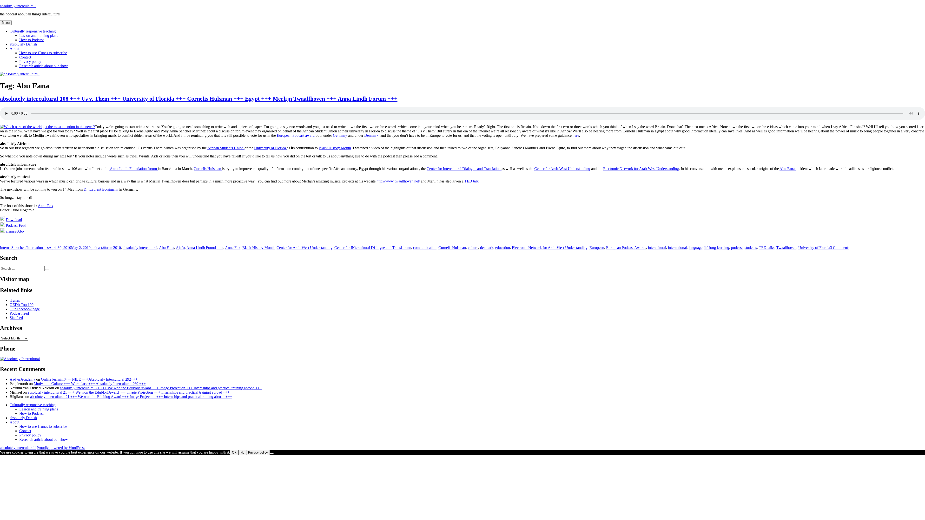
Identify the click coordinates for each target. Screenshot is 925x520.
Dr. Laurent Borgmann (101, 189)
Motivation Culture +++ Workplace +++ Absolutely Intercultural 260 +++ (90, 384)
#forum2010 (111, 248)
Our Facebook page (25, 309)
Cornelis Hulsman (208, 169)
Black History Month (335, 148)
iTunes (15, 300)
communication (424, 248)
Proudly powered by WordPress (61, 448)
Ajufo (180, 248)
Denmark (371, 135)
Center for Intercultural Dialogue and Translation (464, 169)
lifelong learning (716, 248)
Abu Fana (788, 169)
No (242, 452)
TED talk (471, 181)
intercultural (657, 248)
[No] (272, 453)
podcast (96, 248)
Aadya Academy (22, 379)
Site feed (16, 318)
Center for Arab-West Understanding (562, 169)
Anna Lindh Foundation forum (133, 169)
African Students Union (225, 148)
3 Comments (839, 248)
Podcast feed (19, 313)
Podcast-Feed (16, 225)
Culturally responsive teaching (33, 31)
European (596, 248)
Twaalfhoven (786, 248)
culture (473, 248)
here (576, 135)
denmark (486, 248)
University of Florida (270, 148)
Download (14, 220)
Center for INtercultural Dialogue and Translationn (372, 248)
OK (234, 452)
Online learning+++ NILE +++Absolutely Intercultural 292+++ (89, 379)
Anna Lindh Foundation (204, 248)
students (751, 248)
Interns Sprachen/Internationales (24, 248)
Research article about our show (43, 66)
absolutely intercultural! (18, 6)
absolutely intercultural (140, 248)
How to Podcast (31, 40)
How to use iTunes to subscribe (43, 53)
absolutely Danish (23, 44)
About (14, 48)
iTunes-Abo (15, 231)
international (677, 248)
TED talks (766, 248)
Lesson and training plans (38, 35)
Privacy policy (30, 61)
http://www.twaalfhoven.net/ (398, 181)
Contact (25, 57)
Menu (6, 23)
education (502, 248)
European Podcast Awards (626, 248)
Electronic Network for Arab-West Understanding (641, 169)
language (695, 248)
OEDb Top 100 (21, 305)
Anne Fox (45, 206)
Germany (340, 135)
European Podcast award (296, 135)
